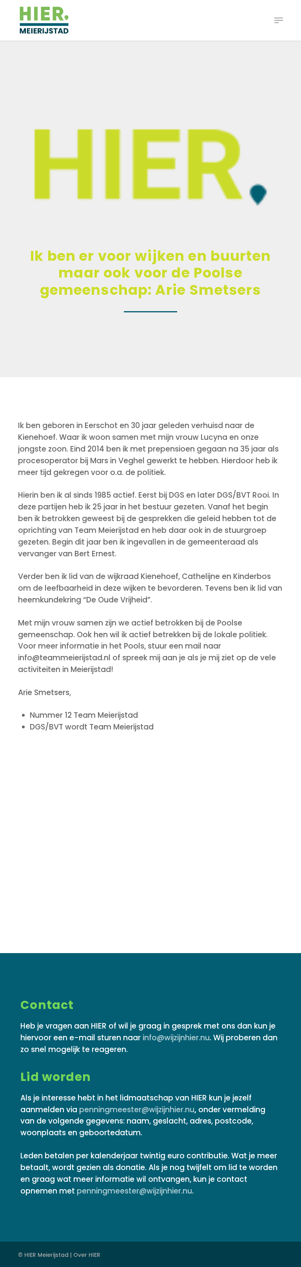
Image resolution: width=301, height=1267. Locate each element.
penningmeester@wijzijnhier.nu (136, 1109)
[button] (278, 20)
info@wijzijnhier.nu (176, 1037)
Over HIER (86, 1255)
